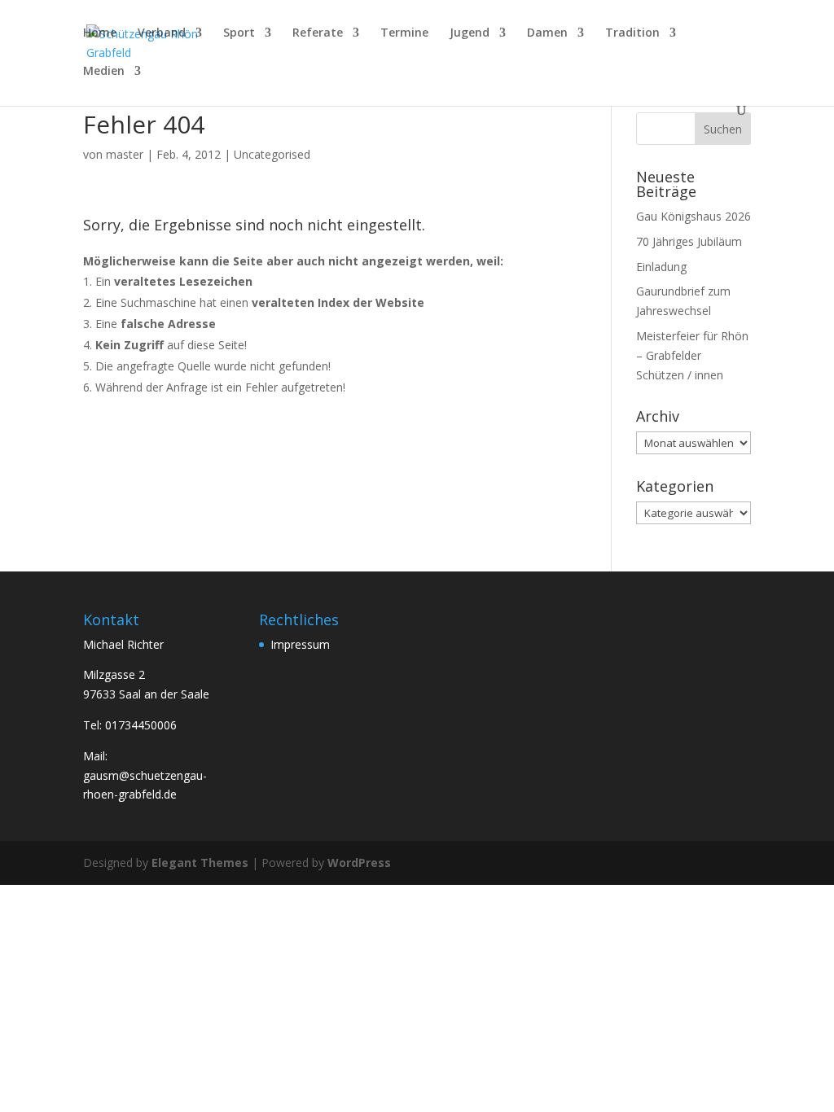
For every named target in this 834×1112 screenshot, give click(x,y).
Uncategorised (272, 154)
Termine (404, 33)
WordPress (359, 862)
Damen (547, 33)
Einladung (661, 266)
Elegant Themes (199, 862)
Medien (104, 71)
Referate (317, 33)
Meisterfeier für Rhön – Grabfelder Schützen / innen (692, 355)
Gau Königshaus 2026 (693, 216)
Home (99, 33)
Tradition (632, 33)
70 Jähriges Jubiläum (689, 241)
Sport (239, 33)
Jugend (469, 33)
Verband (162, 33)
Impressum (300, 644)
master (124, 154)
